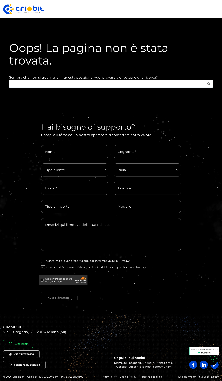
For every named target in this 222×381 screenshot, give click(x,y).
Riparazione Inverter (120, 9)
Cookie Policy (128, 376)
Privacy (123, 260)
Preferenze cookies (150, 376)
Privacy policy (86, 267)
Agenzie (211, 9)
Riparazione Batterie (152, 9)
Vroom (192, 376)
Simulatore (177, 9)
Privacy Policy (108, 376)
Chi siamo (195, 9)
